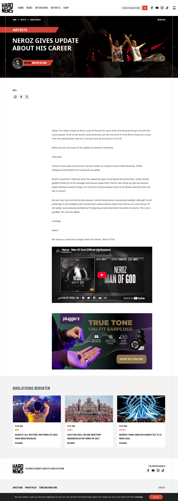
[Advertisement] (102, 106)
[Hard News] (7, 7)
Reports (56, 7)
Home (21, 7)
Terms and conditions (48, 487)
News (30, 7)
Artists (23, 20)
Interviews (41, 7)
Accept (156, 497)
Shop (66, 7)
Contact (161, 487)
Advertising (18, 487)
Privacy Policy (30, 487)
